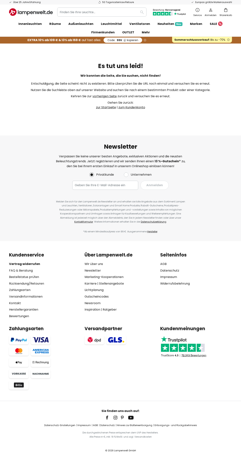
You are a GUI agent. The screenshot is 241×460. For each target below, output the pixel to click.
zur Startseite (106, 107)
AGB (163, 264)
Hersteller (152, 231)
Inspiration (92, 309)
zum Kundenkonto (131, 107)
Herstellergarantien (23, 309)
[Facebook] (109, 417)
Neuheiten (169, 24)
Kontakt (15, 303)
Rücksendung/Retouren (26, 283)
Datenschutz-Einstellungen (59, 425)
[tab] (45, 285)
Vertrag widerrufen (24, 264)
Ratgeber (110, 309)
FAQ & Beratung (21, 270)
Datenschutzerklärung (153, 221)
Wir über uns (94, 264)
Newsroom (93, 303)
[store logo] (31, 12)
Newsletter (93, 270)
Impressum (168, 277)
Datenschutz (169, 270)
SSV (123, 40)
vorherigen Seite (104, 96)
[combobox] (101, 12)
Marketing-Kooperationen (104, 277)
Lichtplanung (94, 290)
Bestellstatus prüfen (24, 277)
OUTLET (128, 32)
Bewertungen (19, 316)
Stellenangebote (111, 283)
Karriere (91, 283)
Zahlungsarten (20, 290)
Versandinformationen (26, 296)
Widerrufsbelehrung (175, 283)
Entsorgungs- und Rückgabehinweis (176, 425)
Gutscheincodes (97, 296)
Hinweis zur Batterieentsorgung (134, 425)
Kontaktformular (83, 221)
